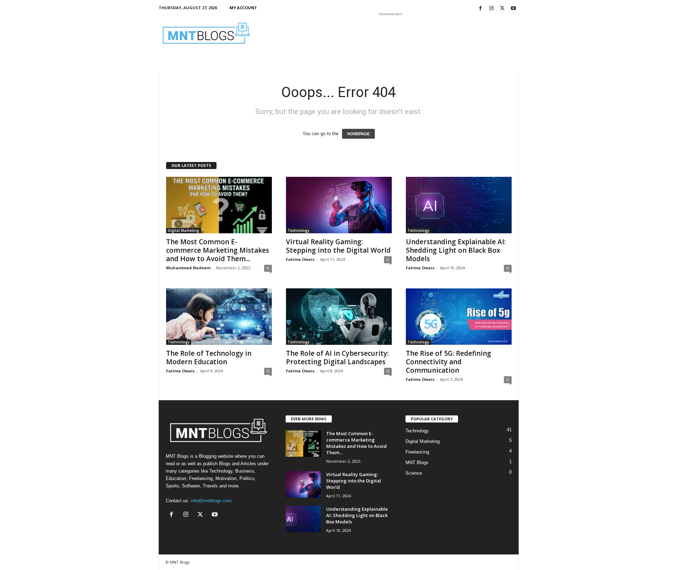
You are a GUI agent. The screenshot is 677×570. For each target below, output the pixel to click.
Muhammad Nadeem (188, 267)
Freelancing (417, 452)
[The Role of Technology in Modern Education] (219, 316)
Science (413, 473)
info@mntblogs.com (211, 500)
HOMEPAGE (358, 134)
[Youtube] (513, 9)
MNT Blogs (416, 462)
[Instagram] (491, 9)
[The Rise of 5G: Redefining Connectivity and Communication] (459, 316)
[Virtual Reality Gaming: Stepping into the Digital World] (339, 205)
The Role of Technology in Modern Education (208, 357)
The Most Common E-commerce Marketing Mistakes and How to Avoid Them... (217, 250)
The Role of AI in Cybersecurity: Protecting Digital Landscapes (337, 357)
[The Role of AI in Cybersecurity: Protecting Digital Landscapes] (339, 316)
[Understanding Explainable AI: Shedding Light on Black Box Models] (459, 205)
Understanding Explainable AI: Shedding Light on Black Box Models (456, 250)
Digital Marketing (183, 230)
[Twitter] (502, 9)
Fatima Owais (300, 259)
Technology (298, 230)
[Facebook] (480, 9)
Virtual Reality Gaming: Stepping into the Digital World (338, 246)
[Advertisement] (390, 33)
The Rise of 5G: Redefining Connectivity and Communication (448, 362)
